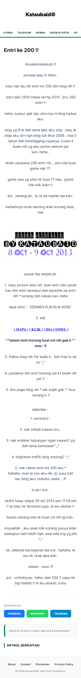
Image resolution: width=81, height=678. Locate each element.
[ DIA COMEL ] (56, 329)
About (12, 664)
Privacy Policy (64, 664)
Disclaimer (43, 664)
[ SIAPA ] (21, 329)
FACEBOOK (14, 613)
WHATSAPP (37, 613)
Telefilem (24, 32)
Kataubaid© (41, 14)
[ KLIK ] (36, 329)
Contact (25, 664)
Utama (8, 32)
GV (76, 32)
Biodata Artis (59, 32)
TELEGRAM (60, 613)
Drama (40, 32)
